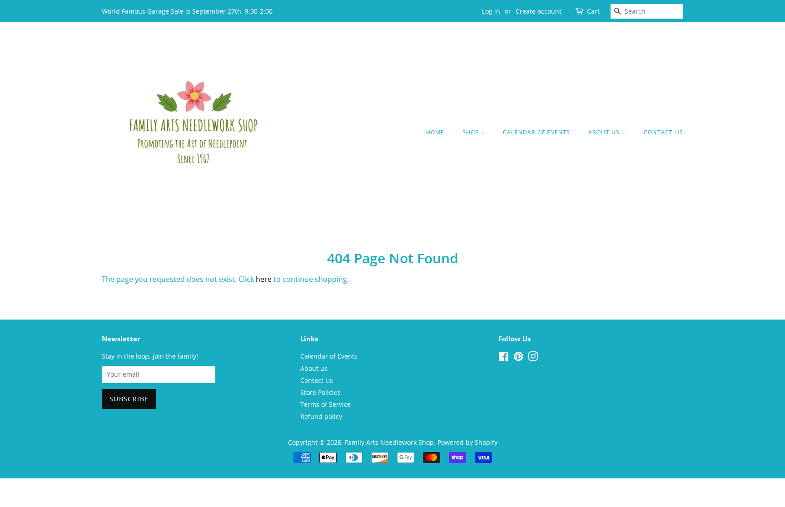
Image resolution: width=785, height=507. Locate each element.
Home (435, 132)
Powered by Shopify (467, 442)
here (264, 279)
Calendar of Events (537, 132)
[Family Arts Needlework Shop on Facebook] (503, 358)
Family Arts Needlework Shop (389, 442)
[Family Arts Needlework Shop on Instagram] (533, 358)
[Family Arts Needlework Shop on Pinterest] (518, 358)
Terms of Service (325, 404)
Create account (538, 11)
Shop (471, 132)
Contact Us (663, 132)
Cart (593, 11)
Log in (491, 11)
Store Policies (320, 392)
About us (605, 132)
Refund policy (321, 416)
